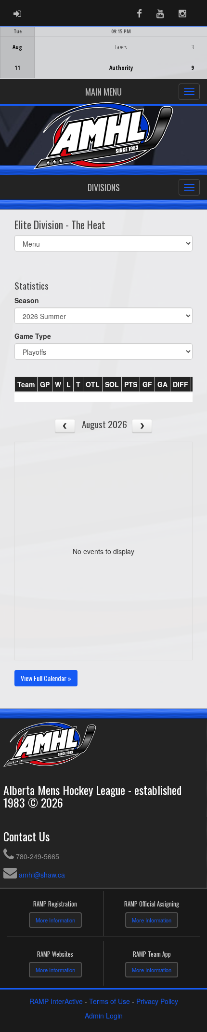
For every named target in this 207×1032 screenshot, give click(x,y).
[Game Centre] (103, 60)
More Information (55, 920)
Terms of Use (109, 1001)
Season (26, 300)
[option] (103, 52)
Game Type (32, 336)
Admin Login (104, 1015)
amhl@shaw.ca (42, 874)
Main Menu (103, 91)
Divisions (104, 187)
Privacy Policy (157, 1001)
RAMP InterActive (56, 1001)
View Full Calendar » (46, 678)
